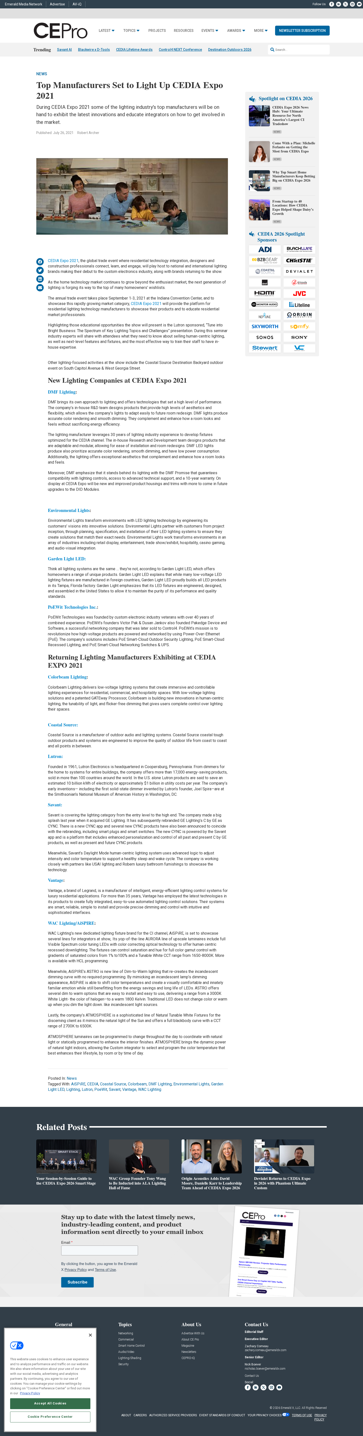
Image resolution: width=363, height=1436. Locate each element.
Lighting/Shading (129, 1358)
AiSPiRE (78, 1084)
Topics (129, 31)
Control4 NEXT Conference (180, 50)
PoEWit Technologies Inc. (72, 607)
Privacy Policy (30, 1393)
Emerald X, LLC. (291, 1408)
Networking (125, 1333)
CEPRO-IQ (188, 1358)
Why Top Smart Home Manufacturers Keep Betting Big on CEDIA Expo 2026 (293, 176)
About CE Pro (190, 1339)
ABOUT (126, 1415)
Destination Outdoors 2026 (229, 50)
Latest (105, 31)
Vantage (55, 880)
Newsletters (189, 1352)
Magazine (188, 1345)
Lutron (87, 1089)
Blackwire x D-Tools (94, 50)
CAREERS (140, 1415)
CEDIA (92, 1084)
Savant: (55, 804)
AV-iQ (77, 4)
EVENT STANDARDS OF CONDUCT (222, 1415)
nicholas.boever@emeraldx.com (265, 1368)
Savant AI (64, 50)
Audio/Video (126, 1352)
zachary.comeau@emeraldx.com (265, 1350)
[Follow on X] (345, 4)
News (41, 74)
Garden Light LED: (67, 558)
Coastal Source (113, 1084)
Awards (234, 31)
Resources (184, 31)
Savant (115, 1089)
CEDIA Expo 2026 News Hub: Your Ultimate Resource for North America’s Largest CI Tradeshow (290, 115)
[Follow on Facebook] (331, 4)
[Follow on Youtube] (359, 4)
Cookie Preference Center (50, 1416)
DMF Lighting (62, 392)
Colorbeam (137, 1084)
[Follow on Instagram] (352, 4)
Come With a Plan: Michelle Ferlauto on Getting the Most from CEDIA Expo (293, 147)
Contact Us (252, 1376)
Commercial (126, 1339)
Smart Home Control (131, 1345)
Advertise (57, 4)
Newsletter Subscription (302, 31)
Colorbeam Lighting (67, 677)
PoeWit (100, 1089)
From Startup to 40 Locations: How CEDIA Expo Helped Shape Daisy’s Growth (292, 207)
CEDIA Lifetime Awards (134, 50)
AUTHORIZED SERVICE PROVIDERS (173, 1415)
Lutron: (55, 756)
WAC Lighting (149, 1089)
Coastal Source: (63, 724)
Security (123, 1364)
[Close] (90, 1335)
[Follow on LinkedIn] (338, 4)
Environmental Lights (69, 510)
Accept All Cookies (50, 1403)
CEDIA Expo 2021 (63, 260)
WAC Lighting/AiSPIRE (71, 923)
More (259, 31)
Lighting (73, 1089)
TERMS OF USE (302, 1415)
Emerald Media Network (23, 4)
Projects (157, 31)
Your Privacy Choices (265, 1415)
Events (208, 31)
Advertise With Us (193, 1333)
